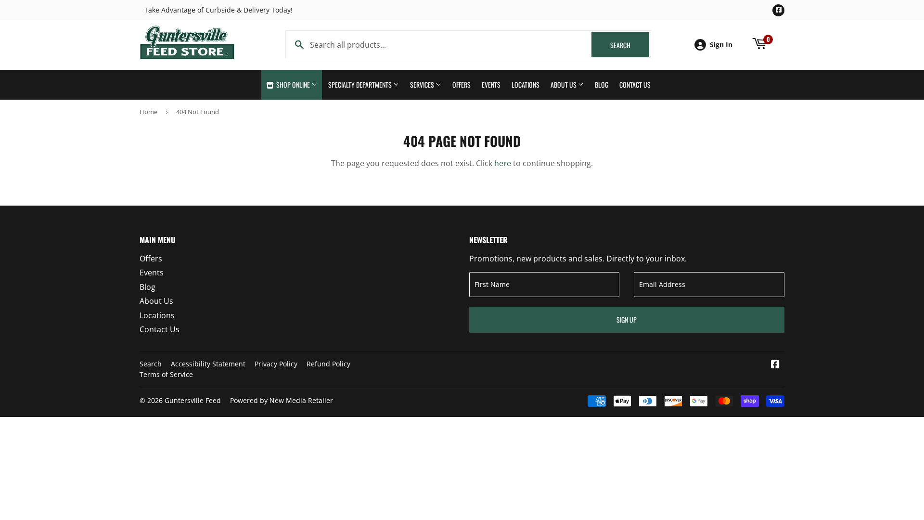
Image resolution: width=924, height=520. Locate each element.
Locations (525, 84)
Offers (461, 84)
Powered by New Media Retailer (281, 400)
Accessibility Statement (208, 363)
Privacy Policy (276, 363)
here (502, 163)
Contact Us (635, 84)
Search (629, 45)
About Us (564, 84)
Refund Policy (328, 363)
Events (491, 84)
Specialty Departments (360, 84)
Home (148, 111)
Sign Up (626, 319)
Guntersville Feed (193, 400)
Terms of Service (166, 374)
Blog (601, 84)
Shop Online (293, 84)
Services (423, 84)
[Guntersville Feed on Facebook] (775, 365)
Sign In (721, 44)
